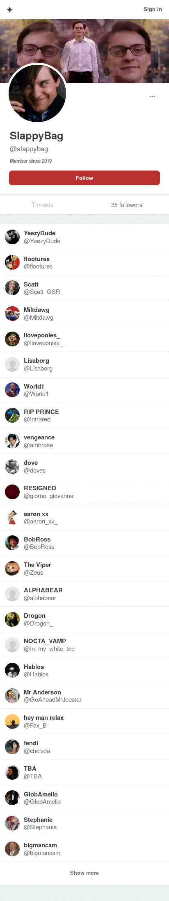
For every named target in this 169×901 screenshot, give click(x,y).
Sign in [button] (153, 9)
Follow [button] (84, 178)
